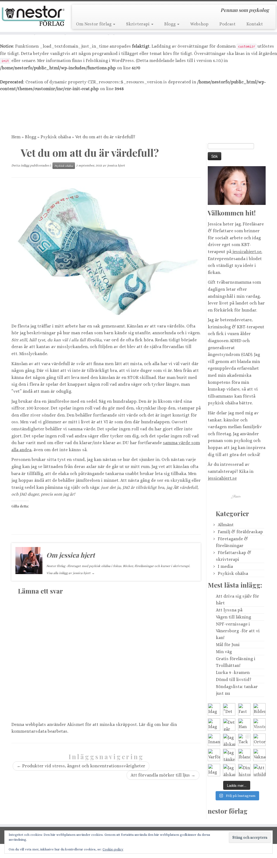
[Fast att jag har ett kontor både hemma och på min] (244, 709)
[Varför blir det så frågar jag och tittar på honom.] (214, 755)
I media (225, 566)
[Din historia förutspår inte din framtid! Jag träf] (244, 770)
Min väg (224, 651)
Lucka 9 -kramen (233, 672)
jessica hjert (116, 165)
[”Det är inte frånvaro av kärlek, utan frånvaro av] (229, 709)
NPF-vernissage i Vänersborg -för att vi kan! (238, 630)
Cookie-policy (113, 849)
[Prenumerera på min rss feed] (80, 11)
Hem (16, 136)
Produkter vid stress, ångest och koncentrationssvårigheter (81, 765)
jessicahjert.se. (246, 251)
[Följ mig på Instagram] (111, 11)
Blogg (170, 24)
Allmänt (226, 524)
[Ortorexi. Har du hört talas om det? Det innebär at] (259, 739)
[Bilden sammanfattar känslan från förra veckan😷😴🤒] (259, 709)
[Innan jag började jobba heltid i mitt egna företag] (214, 739)
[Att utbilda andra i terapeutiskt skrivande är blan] (259, 770)
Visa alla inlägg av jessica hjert (70, 573)
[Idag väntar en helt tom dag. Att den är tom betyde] (214, 770)
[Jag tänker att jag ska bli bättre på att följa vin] (229, 755)
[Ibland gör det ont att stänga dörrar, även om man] (244, 755)
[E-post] (88, 11)
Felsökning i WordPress (110, 60)
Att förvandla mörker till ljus (163, 775)
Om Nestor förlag (94, 24)
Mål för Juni (228, 644)
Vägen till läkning (233, 617)
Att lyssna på (229, 610)
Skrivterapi (138, 24)
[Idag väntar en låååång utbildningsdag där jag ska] (214, 709)
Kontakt (254, 24)
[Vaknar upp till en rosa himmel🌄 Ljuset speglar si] (259, 755)
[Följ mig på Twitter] (96, 11)
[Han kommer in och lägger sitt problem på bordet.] (244, 724)
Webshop (199, 24)
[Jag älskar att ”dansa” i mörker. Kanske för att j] (229, 770)
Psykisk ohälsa (56, 136)
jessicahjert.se (222, 478)
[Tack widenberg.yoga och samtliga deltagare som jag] (244, 739)
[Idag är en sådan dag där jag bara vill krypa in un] (214, 724)
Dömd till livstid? (233, 679)
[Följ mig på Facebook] (103, 11)
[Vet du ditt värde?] (106, 252)
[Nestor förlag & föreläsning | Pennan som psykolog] (32, 16)
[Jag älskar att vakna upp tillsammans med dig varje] (229, 739)
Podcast (227, 24)
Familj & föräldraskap (240, 531)
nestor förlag (228, 811)
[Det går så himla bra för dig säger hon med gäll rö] (229, 724)
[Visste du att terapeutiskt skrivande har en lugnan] (259, 724)
